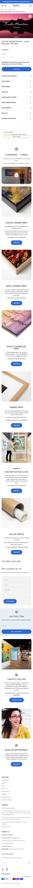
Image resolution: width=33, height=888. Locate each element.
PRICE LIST (5, 788)
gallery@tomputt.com (7, 846)
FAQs (3, 786)
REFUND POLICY (6, 797)
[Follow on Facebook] (3, 869)
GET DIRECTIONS (16, 700)
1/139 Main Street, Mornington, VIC (11, 837)
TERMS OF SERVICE (7, 800)
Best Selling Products (9, 9)
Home (1, 9)
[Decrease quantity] (4, 57)
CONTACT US (5, 780)
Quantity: (4, 54)
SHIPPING (4, 794)
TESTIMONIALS (6, 791)
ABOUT (3, 783)
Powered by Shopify (15, 883)
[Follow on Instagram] (7, 869)
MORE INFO (16, 242)
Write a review (16, 136)
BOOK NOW (16, 764)
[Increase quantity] (12, 57)
